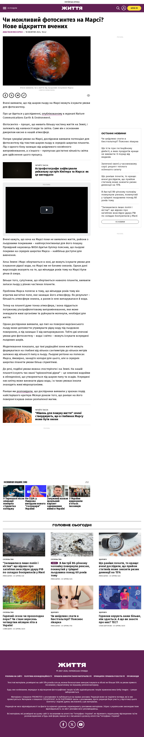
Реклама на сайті (13, 676)
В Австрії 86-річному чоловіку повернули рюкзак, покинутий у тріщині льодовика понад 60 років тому (119, 196)
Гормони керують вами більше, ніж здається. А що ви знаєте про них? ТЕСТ (120, 619)
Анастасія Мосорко (13, 32)
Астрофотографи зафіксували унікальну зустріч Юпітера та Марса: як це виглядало (62, 171)
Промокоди (133, 676)
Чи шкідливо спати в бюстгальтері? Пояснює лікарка (119, 140)
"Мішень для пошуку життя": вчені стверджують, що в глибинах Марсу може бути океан (59, 416)
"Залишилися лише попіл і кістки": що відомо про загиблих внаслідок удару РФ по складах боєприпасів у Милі (119, 211)
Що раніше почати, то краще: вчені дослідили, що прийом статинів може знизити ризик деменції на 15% (118, 180)
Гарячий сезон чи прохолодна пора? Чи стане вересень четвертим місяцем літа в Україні (23, 620)
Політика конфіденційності (38, 676)
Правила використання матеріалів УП (73, 676)
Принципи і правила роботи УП (109, 676)
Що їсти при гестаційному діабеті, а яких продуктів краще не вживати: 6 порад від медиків (120, 152)
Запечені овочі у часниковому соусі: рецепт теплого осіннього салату (119, 166)
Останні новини (113, 133)
